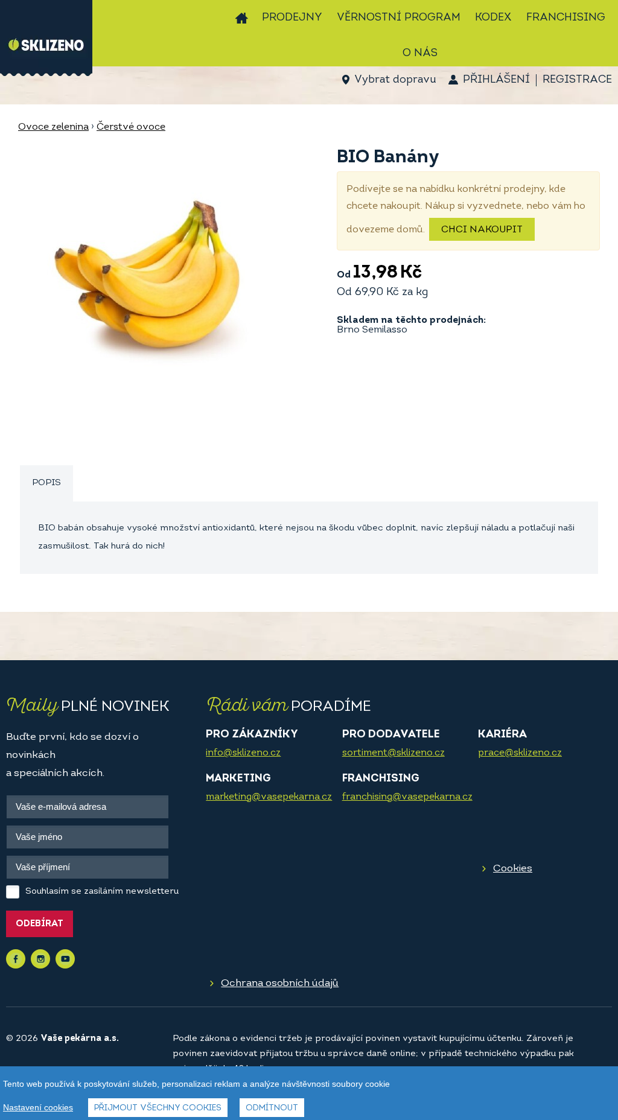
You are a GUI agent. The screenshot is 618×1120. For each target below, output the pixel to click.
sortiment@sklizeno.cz (393, 753)
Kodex (493, 18)
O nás (420, 53)
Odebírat (39, 924)
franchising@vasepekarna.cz (407, 797)
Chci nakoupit (482, 230)
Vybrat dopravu (395, 80)
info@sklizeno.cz (243, 753)
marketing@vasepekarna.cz (269, 797)
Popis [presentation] (46, 483)
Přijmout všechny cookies (157, 1108)
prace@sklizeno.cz (520, 753)
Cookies (512, 869)
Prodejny (292, 18)
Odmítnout (272, 1108)
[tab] (46, 483)
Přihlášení (496, 80)
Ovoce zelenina (53, 127)
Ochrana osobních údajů (280, 983)
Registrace (577, 80)
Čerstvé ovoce (131, 127)
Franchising (565, 18)
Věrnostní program (398, 18)
